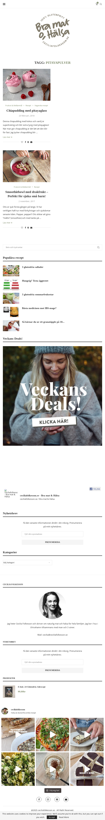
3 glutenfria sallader (32, 267)
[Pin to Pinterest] (28, 142)
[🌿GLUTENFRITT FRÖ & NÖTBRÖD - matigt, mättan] (18, 734)
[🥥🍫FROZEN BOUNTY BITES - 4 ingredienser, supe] (87, 769)
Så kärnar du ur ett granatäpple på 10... (43, 322)
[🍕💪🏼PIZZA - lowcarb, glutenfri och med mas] (52, 734)
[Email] (66, 799)
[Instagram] (48, 799)
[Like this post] (22, 142)
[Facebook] (39, 799)
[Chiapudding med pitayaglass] (26, 85)
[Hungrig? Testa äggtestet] (11, 284)
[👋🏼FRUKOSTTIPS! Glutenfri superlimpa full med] (87, 734)
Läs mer (6, 137)
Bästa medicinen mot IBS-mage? (39, 308)
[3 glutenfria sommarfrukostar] (11, 298)
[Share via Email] (31, 142)
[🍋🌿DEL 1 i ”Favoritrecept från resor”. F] (18, 769)
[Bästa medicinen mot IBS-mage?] (11, 312)
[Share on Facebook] (25, 142)
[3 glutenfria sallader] (11, 270)
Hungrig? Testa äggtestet (35, 280)
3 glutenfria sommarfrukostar (38, 294)
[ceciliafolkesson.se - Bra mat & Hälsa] (11, 493)
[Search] (100, 4)
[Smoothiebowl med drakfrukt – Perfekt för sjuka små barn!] (26, 166)
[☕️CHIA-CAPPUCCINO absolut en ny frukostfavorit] (52, 769)
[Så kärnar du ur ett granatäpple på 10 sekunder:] (11, 325)
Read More (64, 817)
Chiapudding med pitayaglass (26, 110)
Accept (52, 817)
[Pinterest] (57, 799)
